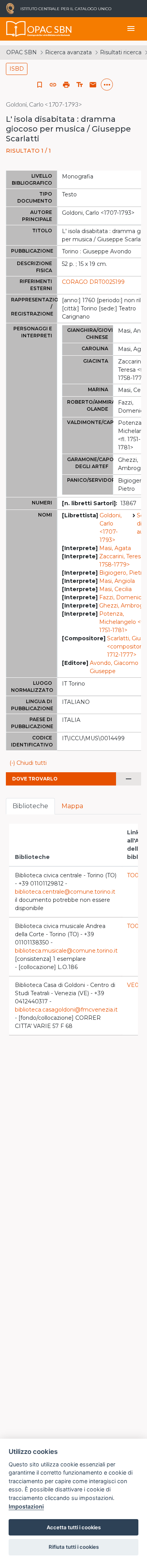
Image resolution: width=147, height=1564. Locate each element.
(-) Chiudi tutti (28, 762)
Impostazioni (26, 1506)
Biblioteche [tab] (30, 806)
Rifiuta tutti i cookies (74, 1547)
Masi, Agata (115, 548)
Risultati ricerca (121, 52)
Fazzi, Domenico (122, 597)
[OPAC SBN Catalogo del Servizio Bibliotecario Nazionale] (16, 29)
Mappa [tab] (72, 806)
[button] (53, 84)
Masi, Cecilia (115, 589)
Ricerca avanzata (68, 52)
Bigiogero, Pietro (122, 572)
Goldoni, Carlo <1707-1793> (111, 527)
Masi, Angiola (117, 580)
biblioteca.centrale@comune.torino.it (65, 891)
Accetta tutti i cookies (74, 1527)
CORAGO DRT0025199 (93, 281)
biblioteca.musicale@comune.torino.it (66, 950)
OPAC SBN (21, 52)
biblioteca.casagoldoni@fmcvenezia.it (66, 1009)
